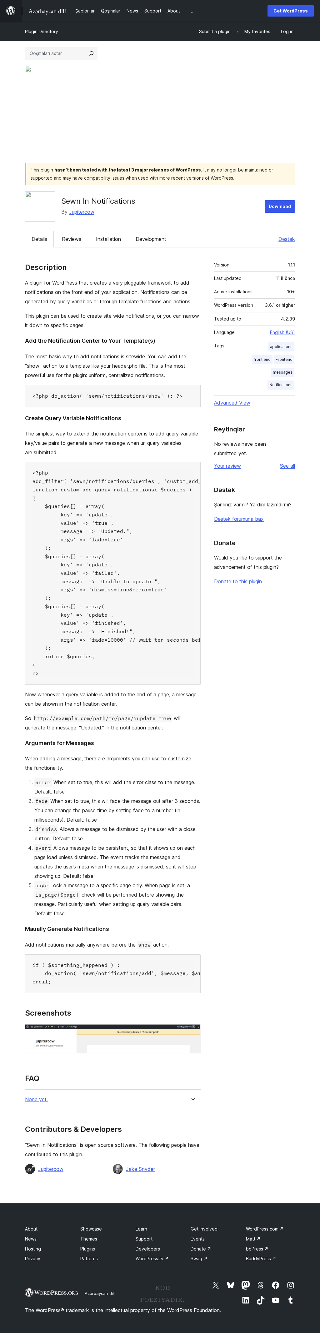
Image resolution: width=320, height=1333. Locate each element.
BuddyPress (261, 1258)
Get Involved (204, 1228)
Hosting (33, 1248)
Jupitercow (81, 212)
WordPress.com (265, 1228)
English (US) (282, 332)
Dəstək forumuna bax (239, 519)
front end (262, 359)
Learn (141, 1228)
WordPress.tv (152, 1258)
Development (151, 239)
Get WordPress (290, 10)
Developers (148, 1248)
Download (280, 206)
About (31, 1228)
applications (281, 346)
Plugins (87, 1248)
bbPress (257, 1248)
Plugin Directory (41, 31)
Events (198, 1238)
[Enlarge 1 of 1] (192, 1032)
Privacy (32, 1258)
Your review (227, 466)
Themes (88, 1238)
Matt (253, 1238)
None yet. (36, 1099)
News (31, 1238)
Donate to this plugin (238, 581)
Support (144, 1238)
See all (287, 466)
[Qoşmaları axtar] (91, 53)
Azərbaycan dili (100, 1293)
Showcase (91, 1228)
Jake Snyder (140, 1169)
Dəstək (286, 239)
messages (282, 372)
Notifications (280, 384)
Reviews (71, 239)
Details (39, 239)
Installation (108, 239)
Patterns (89, 1258)
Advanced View (232, 403)
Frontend (284, 359)
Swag (199, 1258)
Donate (201, 1248)
